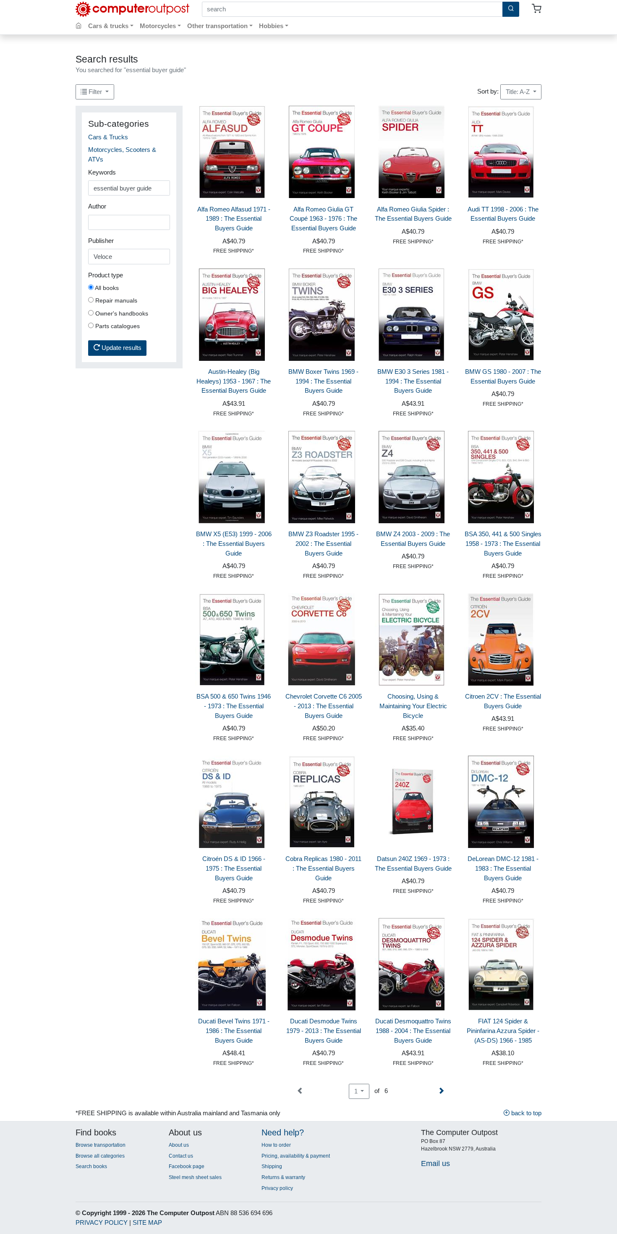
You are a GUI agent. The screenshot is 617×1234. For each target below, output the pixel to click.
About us (179, 1145)
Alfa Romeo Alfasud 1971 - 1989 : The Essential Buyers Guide (233, 219)
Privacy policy (277, 1188)
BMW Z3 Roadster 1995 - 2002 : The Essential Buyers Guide (323, 543)
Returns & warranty (283, 1177)
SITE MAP (147, 1222)
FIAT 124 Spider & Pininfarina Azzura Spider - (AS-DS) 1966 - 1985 (503, 1030)
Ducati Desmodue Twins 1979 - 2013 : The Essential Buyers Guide (323, 1030)
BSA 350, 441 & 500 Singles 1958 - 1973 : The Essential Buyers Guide (503, 543)
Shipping (271, 1166)
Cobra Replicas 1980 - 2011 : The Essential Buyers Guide (323, 868)
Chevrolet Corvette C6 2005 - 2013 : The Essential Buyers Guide (323, 706)
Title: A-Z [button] (518, 91)
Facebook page (186, 1166)
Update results (120, 347)
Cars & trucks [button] (108, 25)
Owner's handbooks (121, 313)
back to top (525, 1113)
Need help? (282, 1132)
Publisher (101, 240)
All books (106, 287)
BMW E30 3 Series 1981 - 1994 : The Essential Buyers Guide (413, 381)
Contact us (181, 1156)
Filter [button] (95, 91)
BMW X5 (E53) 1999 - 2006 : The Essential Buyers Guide (234, 543)
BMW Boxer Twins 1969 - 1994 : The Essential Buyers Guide (323, 381)
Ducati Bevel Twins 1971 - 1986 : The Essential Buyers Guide (233, 1030)
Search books (91, 1166)
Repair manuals (115, 300)
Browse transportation (100, 1145)
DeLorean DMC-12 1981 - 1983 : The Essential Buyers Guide (503, 868)
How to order (276, 1145)
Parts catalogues (117, 326)
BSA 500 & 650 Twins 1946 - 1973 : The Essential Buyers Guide (233, 706)
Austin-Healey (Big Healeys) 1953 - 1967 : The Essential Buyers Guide (233, 381)
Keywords (102, 172)
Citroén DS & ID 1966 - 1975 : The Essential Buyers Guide (233, 868)
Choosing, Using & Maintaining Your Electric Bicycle (413, 706)
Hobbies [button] (271, 25)
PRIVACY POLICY (102, 1222)
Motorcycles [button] (158, 25)
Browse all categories (100, 1156)
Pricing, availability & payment (295, 1156)
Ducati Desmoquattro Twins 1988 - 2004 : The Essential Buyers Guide (413, 1030)
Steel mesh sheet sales (195, 1177)
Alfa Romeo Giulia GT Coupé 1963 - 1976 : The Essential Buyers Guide (323, 219)
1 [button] (356, 1091)
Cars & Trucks (108, 137)
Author (97, 206)
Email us (435, 1163)
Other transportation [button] (217, 25)
